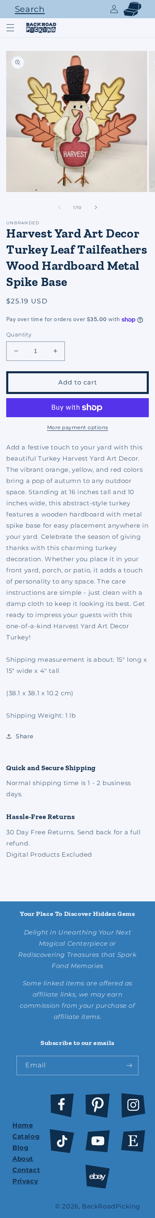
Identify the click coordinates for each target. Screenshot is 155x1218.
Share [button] (24, 736)
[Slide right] (96, 207)
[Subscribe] (129, 1065)
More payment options (77, 427)
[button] (28, 9)
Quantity (18, 334)
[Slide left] (59, 207)
